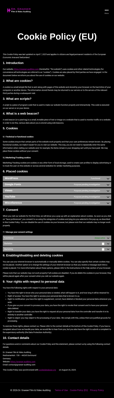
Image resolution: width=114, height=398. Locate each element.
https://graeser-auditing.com (26, 69)
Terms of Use (61, 390)
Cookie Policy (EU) (79, 390)
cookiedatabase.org (47, 370)
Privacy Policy (97, 390)
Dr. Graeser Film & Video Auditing (34, 390)
